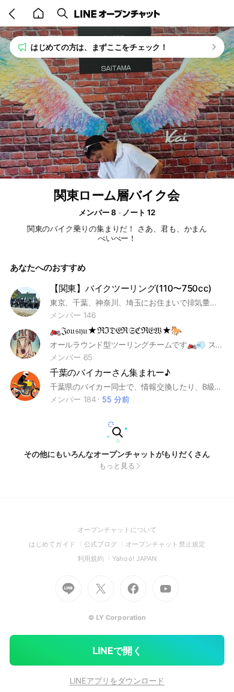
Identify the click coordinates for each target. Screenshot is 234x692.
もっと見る (117, 465)
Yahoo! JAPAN (134, 558)
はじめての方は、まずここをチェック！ (99, 47)
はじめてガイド (56, 544)
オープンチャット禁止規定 (165, 544)
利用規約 (94, 558)
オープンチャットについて (117, 529)
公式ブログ (104, 544)
